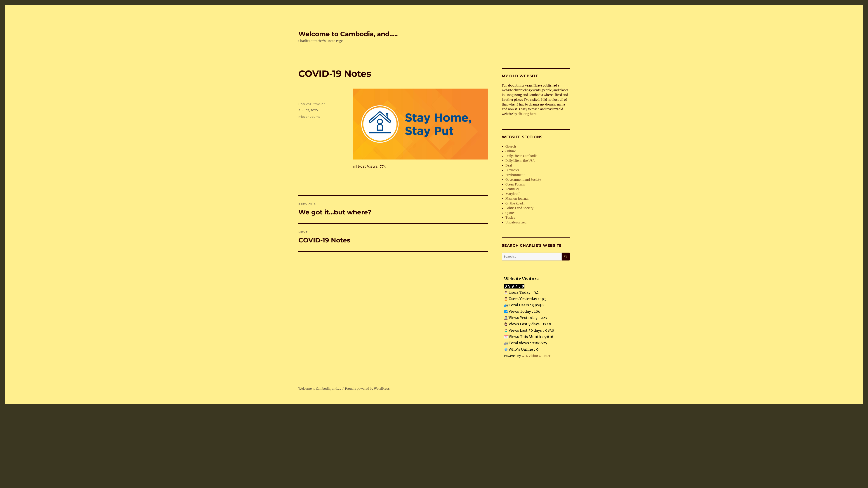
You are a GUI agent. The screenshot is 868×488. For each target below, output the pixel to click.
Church (510, 146)
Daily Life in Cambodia (521, 156)
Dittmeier (512, 170)
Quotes (510, 213)
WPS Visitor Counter (535, 356)
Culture (510, 151)
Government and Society (523, 180)
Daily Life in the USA (520, 161)
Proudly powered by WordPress (367, 389)
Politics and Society (519, 208)
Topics (510, 218)
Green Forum (515, 184)
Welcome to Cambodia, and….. (348, 34)
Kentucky (512, 189)
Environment (515, 175)
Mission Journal (309, 116)
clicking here (527, 114)
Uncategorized (515, 222)
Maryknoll (512, 194)
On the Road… (515, 203)
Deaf (508, 165)
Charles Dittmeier (311, 104)
